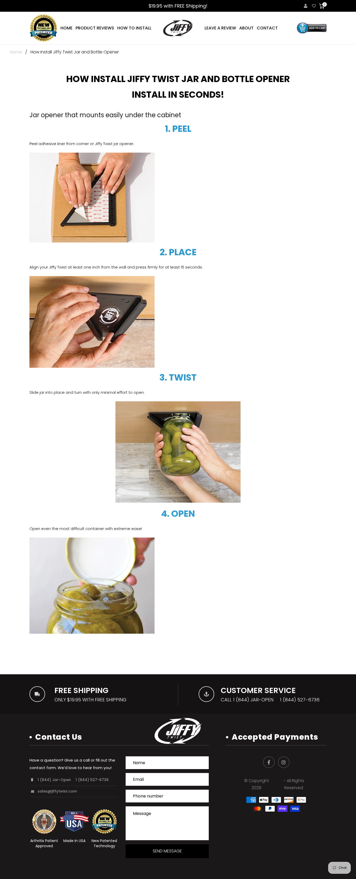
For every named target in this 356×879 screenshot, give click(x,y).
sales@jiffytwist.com (57, 791)
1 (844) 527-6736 (300, 699)
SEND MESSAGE (167, 851)
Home (16, 52)
